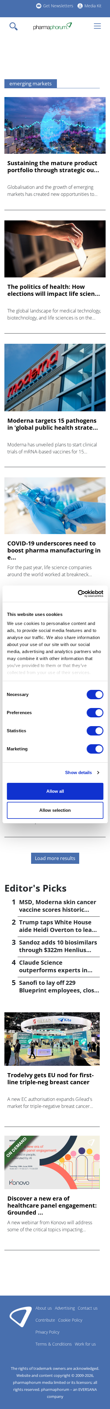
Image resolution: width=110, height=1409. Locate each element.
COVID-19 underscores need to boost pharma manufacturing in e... (54, 550)
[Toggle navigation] (15, 26)
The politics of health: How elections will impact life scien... (53, 290)
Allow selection (55, 810)
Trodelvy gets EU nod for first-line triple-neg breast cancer (50, 1079)
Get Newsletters (58, 5)
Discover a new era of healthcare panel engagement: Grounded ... (52, 1205)
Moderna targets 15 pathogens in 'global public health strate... (52, 424)
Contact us (88, 1308)
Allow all (55, 791)
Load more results (55, 858)
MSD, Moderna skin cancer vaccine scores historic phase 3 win (57, 909)
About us (43, 1308)
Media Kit (92, 5)
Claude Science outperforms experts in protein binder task (53, 970)
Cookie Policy (70, 1320)
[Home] (52, 26)
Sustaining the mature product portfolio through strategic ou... (53, 167)
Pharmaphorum (21, 1316)
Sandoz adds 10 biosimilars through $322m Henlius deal (58, 949)
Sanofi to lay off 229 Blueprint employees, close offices (58, 990)
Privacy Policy (47, 1332)
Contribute (45, 1320)
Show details (78, 772)
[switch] (95, 712)
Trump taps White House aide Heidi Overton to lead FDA (57, 929)
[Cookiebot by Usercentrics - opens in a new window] (78, 594)
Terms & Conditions (53, 1344)
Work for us (85, 1344)
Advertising (65, 1308)
